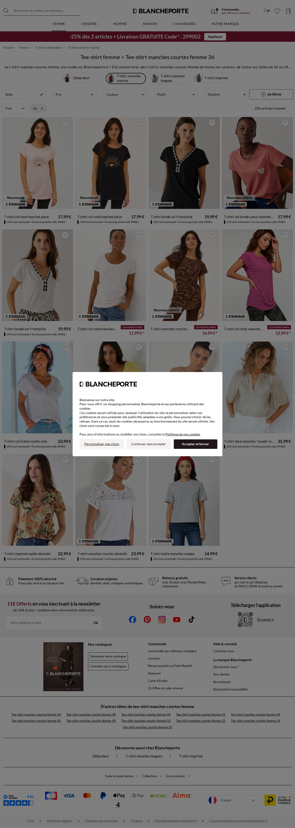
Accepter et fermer (195, 444)
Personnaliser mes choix (101, 444)
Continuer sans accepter (148, 444)
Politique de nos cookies (182, 434)
